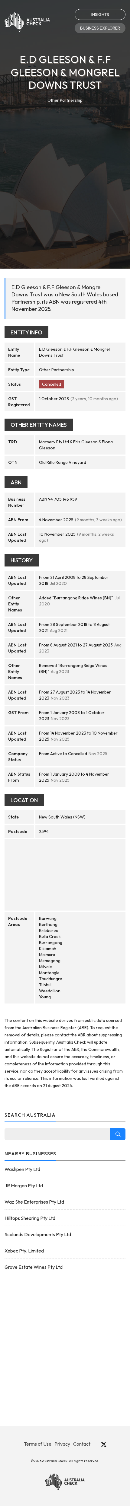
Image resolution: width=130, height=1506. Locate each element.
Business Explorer (100, 28)
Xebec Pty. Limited (24, 1251)
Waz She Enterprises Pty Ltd (34, 1202)
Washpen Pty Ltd (22, 1169)
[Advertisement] (65, 172)
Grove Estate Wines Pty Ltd (34, 1267)
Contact (81, 1444)
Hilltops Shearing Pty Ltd (30, 1218)
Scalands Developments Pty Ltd (38, 1234)
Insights (100, 14)
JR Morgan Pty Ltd (24, 1185)
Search (117, 1134)
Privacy (62, 1444)
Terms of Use (37, 1444)
